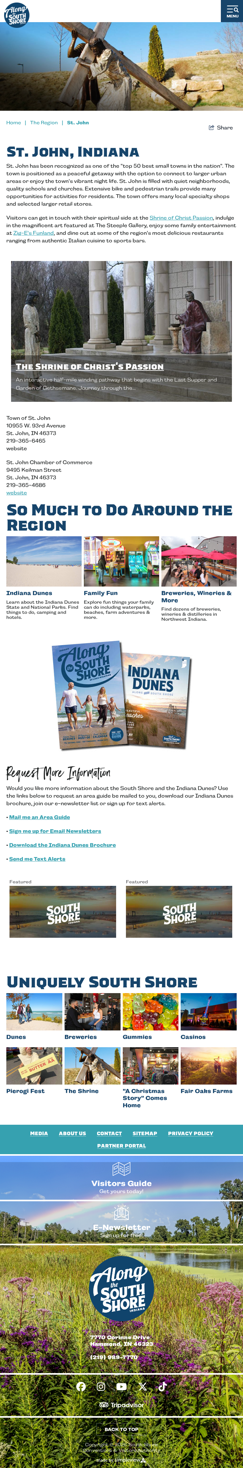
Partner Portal (121, 1146)
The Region (46, 122)
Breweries (81, 1037)
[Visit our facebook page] (81, 1387)
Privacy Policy (190, 1133)
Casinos (193, 1037)
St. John (78, 123)
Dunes (16, 1037)
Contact (109, 1133)
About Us (72, 1133)
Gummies (137, 1037)
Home (16, 122)
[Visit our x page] (142, 1387)
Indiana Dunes (29, 593)
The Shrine (82, 1091)
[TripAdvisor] (121, 1405)
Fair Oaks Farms (207, 1091)
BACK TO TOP (121, 1429)
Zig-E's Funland (33, 233)
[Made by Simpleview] (121, 1460)
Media (39, 1133)
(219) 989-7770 (114, 1357)
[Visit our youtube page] (121, 1387)
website (16, 493)
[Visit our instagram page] (101, 1387)
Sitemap (145, 1133)
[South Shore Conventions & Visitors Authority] (16, 14)
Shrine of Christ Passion (181, 218)
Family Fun (101, 593)
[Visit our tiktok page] (163, 1387)
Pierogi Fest (25, 1091)
